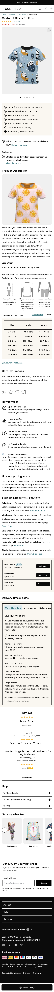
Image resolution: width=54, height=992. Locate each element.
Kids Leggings (12, 846)
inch (49, 314)
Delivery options (19, 145)
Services (8, 919)
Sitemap (37, 973)
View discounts (13, 163)
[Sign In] (46, 9)
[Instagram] (16, 945)
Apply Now (7, 526)
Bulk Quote (43, 566)
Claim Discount (34, 554)
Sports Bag (33, 846)
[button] (27, 60)
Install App (19, 545)
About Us (8, 905)
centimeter (37, 314)
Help (6, 912)
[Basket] (51, 9)
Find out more (43, 575)
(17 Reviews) (16, 21)
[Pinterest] (22, 945)
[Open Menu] (2, 9)
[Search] (40, 9)
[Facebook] (4, 945)
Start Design (29, 987)
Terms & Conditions (11, 973)
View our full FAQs (14, 362)
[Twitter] (10, 945)
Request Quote (37, 510)
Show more (27, 777)
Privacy (26, 973)
